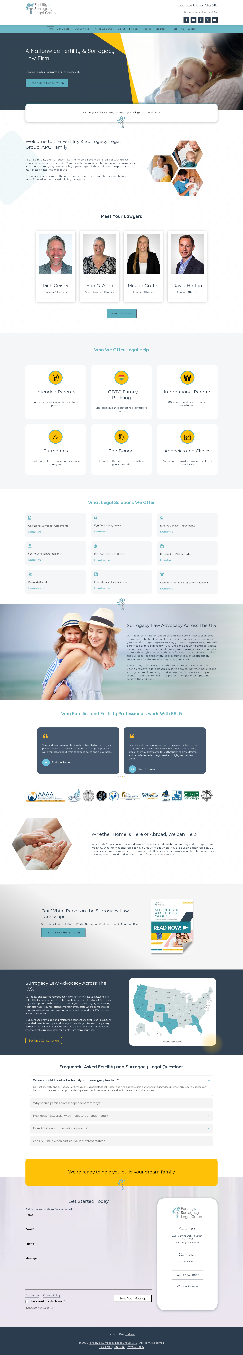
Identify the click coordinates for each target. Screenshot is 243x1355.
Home (50, 29)
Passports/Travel (37, 582)
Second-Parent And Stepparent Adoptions (184, 582)
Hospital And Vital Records (175, 554)
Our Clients (63, 29)
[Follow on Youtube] (215, 20)
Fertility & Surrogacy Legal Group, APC (113, 1343)
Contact (192, 29)
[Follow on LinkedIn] (193, 20)
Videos (135, 29)
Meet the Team (121, 313)
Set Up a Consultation (44, 1040)
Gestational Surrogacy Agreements (48, 526)
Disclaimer (32, 1295)
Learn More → (36, 532)
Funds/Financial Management (111, 582)
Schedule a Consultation (47, 83)
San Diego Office (187, 1275)
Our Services (82, 29)
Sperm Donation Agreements (44, 553)
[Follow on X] (208, 20)
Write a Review (187, 1286)
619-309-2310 (205, 5)
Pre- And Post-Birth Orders (109, 554)
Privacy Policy (51, 1295)
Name (29, 1215)
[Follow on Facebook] (186, 20)
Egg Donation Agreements (109, 525)
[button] (118, 776)
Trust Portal (177, 29)
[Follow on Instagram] (200, 20)
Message (31, 1258)
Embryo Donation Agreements (177, 525)
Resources (160, 29)
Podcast (146, 29)
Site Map (119, 1347)
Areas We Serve (103, 29)
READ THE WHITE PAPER (63, 932)
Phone (29, 1243)
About (121, 29)
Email (29, 1229)
